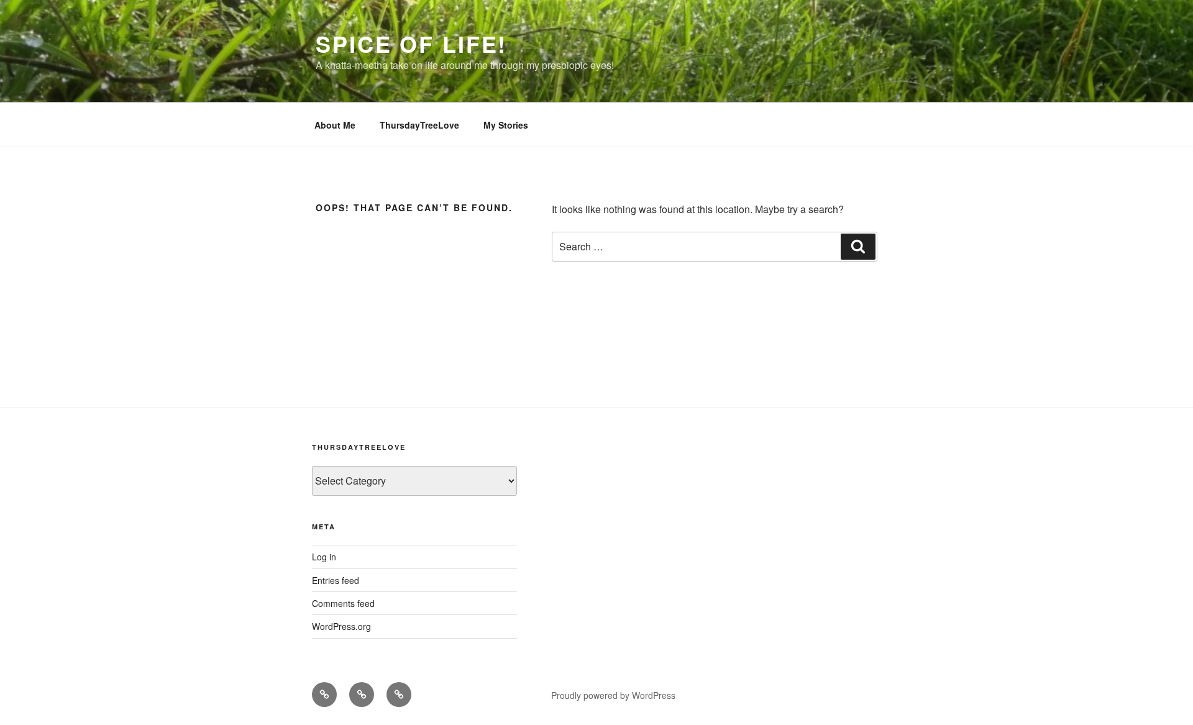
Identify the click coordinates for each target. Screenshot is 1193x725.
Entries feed (335, 580)
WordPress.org (341, 626)
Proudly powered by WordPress (613, 695)
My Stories (505, 125)
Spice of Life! (411, 43)
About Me (334, 125)
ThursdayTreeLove (419, 125)
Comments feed (343, 603)
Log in (324, 556)
